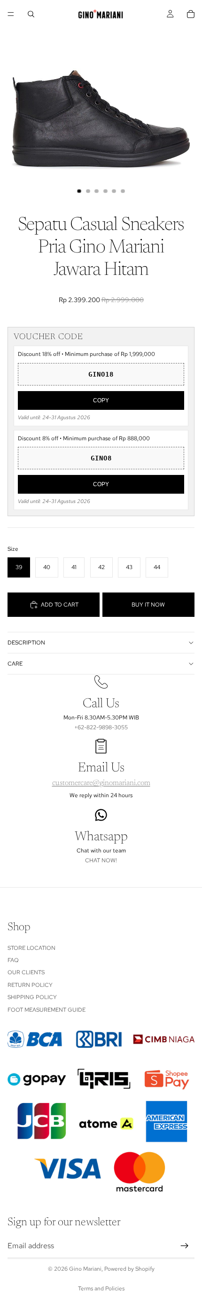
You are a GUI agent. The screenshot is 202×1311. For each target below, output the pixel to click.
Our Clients (26, 973)
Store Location (31, 948)
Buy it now (148, 604)
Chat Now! (101, 860)
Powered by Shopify (129, 1269)
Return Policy (30, 985)
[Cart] (190, 14)
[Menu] (11, 14)
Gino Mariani (85, 1269)
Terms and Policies (101, 1288)
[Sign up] (184, 1246)
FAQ (13, 960)
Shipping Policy (32, 997)
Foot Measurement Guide (46, 1010)
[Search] (31, 14)
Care (15, 663)
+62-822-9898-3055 (101, 727)
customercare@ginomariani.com (101, 783)
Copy (101, 400)
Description (26, 642)
